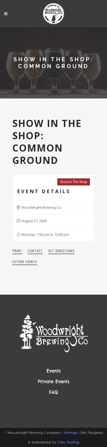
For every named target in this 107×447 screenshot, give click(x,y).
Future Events (24, 261)
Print (17, 250)
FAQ (53, 392)
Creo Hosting (68, 442)
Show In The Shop (73, 181)
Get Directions (61, 250)
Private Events (53, 381)
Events (54, 371)
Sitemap (70, 433)
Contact (35, 250)
